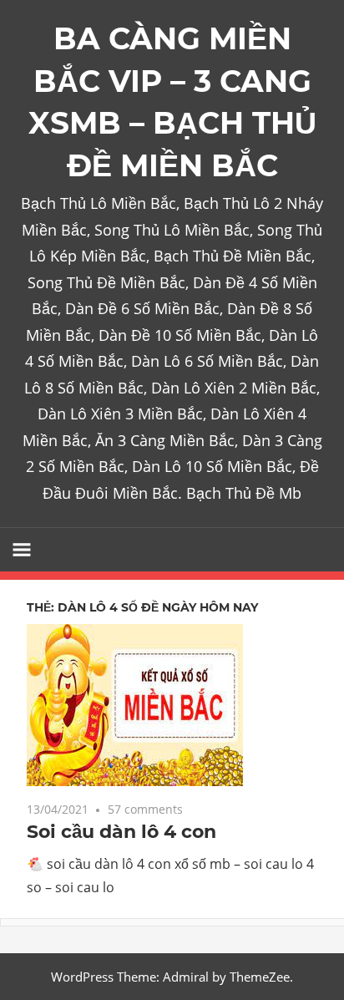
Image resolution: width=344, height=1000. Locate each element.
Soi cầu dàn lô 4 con (121, 831)
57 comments (145, 809)
